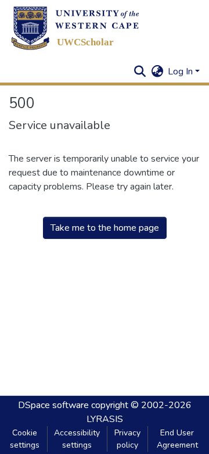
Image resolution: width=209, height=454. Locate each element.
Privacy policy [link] (127, 439)
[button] (75, 28)
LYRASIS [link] (105, 419)
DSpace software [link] (53, 405)
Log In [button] (181, 71)
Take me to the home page (105, 227)
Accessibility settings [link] (77, 439)
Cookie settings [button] (24, 439)
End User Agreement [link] (177, 439)
